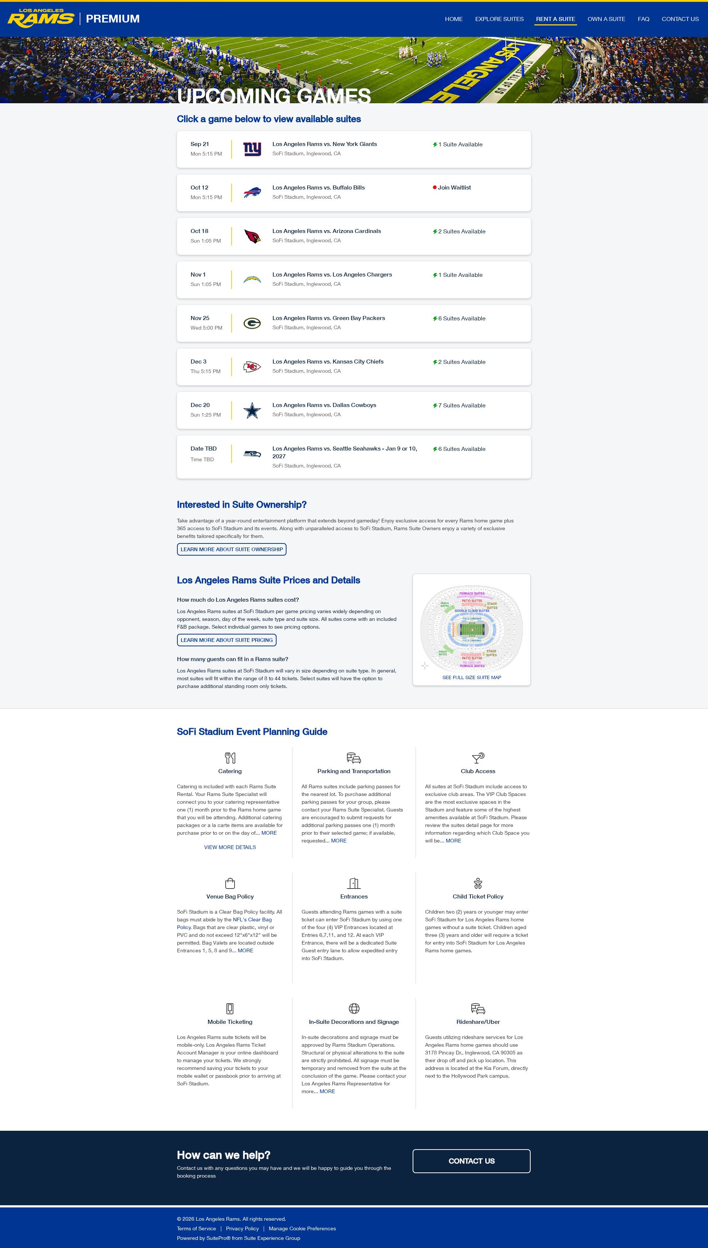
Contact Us (680, 18)
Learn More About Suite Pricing (227, 640)
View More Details (230, 847)
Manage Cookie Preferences (302, 1228)
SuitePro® (218, 1238)
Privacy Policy (242, 1228)
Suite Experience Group (272, 1238)
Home (454, 18)
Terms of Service (196, 1228)
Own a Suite (606, 18)
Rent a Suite (555, 18)
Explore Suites (499, 18)
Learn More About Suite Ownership (232, 549)
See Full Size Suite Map (471, 677)
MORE (269, 833)
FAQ (643, 18)
